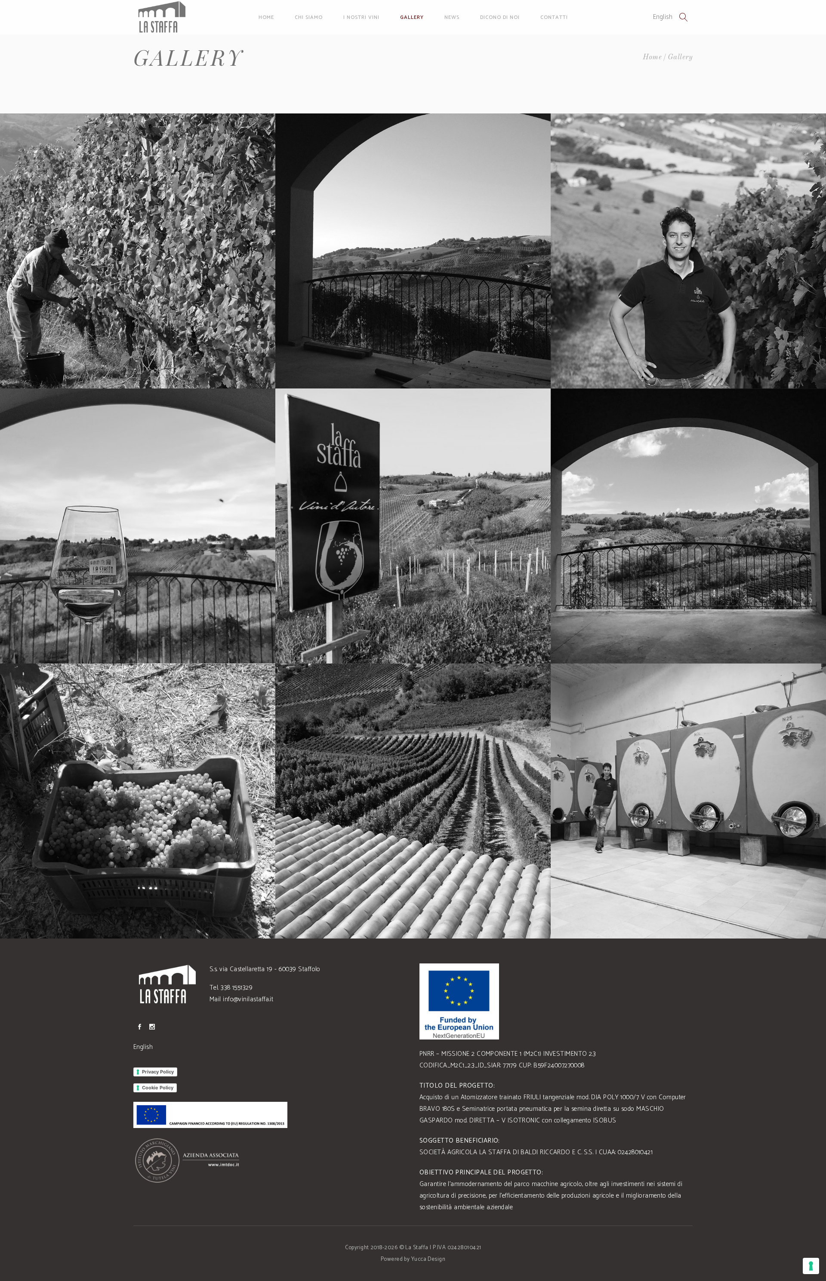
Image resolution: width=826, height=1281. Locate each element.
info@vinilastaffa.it (248, 999)
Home (652, 57)
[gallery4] (137, 525)
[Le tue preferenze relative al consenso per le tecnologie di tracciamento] (811, 1266)
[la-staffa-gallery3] (137, 801)
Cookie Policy (157, 1088)
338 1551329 (237, 987)
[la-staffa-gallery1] (413, 525)
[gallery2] (137, 250)
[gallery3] (688, 250)
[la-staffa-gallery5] (688, 801)
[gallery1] (413, 250)
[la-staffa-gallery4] (413, 801)
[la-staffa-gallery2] (688, 525)
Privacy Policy (158, 1072)
